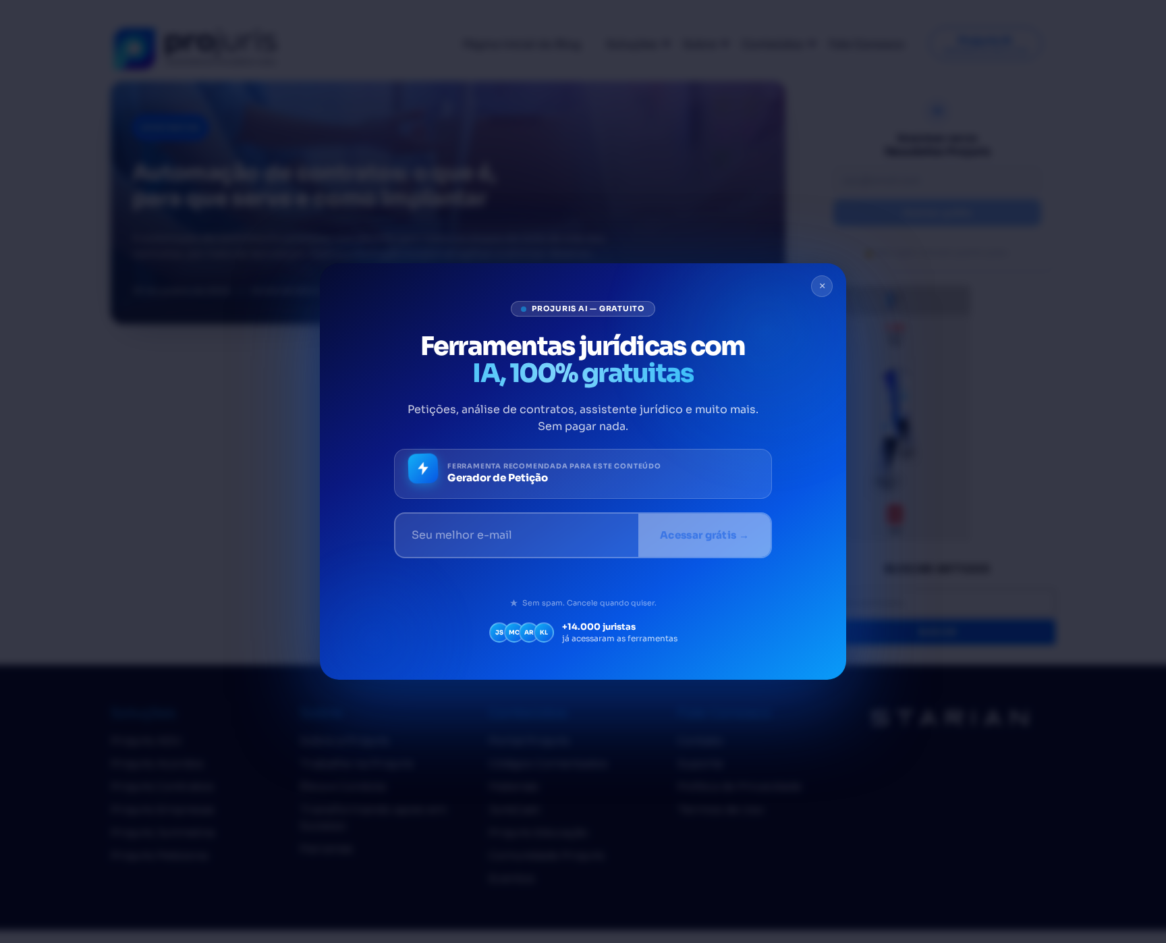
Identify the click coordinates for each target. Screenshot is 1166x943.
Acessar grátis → (704, 535)
